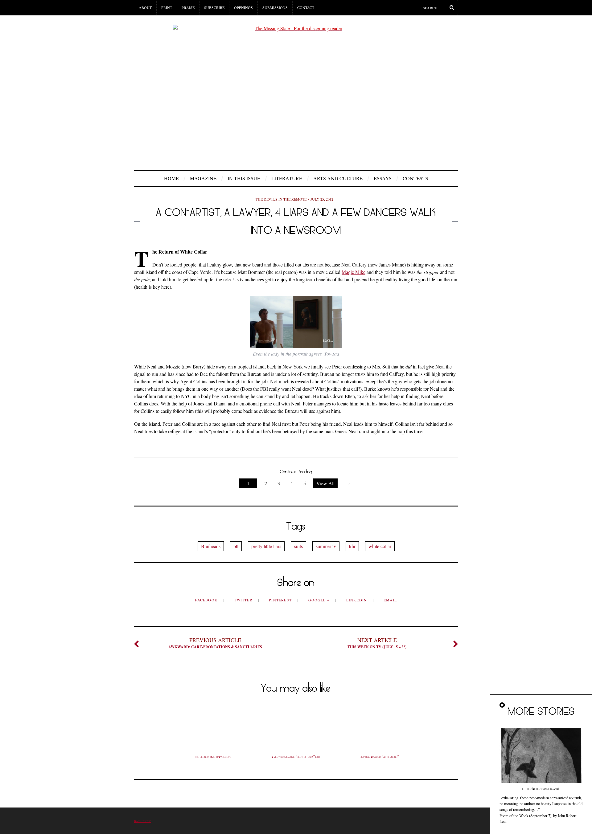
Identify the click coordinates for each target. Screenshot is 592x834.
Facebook (207, 599)
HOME (171, 178)
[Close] (503, 705)
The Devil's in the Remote (281, 199)
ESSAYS (383, 178)
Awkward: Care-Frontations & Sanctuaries (215, 642)
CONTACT (305, 7)
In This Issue (244, 178)
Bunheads (210, 546)
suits (298, 546)
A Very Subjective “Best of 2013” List (296, 757)
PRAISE (188, 7)
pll (235, 546)
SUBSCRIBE (214, 7)
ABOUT (145, 7)
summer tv (326, 546)
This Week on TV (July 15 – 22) (376, 642)
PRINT (166, 7)
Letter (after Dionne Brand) (541, 789)
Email (390, 599)
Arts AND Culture (338, 178)
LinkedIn (357, 599)
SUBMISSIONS (275, 7)
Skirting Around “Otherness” (379, 757)
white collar (379, 546)
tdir (352, 546)
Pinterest (281, 599)
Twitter (244, 599)
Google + (319, 599)
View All (325, 483)
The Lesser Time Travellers (213, 757)
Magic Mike (353, 272)
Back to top (142, 821)
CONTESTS (415, 178)
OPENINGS (243, 7)
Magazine (203, 178)
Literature (286, 178)
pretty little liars (266, 546)
